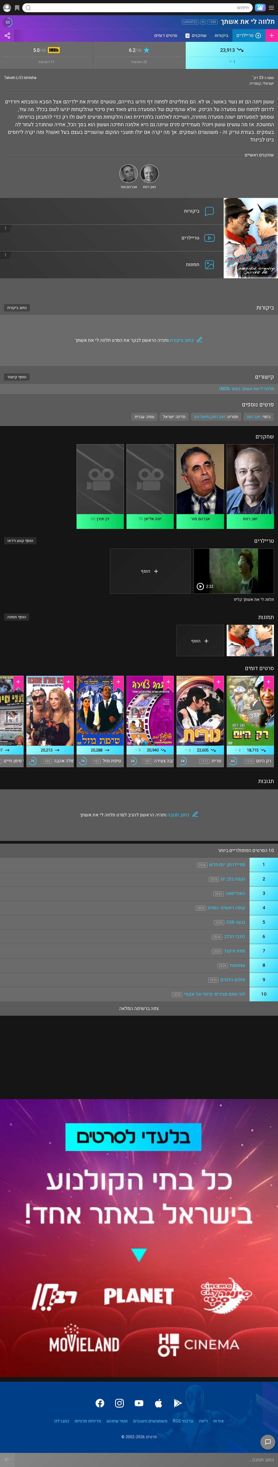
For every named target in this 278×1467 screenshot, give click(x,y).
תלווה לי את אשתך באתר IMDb (246, 389)
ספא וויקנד (234, 951)
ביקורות (221, 35)
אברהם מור (200, 519)
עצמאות (237, 965)
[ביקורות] (112, 201)
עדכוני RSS (183, 1421)
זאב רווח (218, 417)
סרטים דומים (165, 35)
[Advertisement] (139, 288)
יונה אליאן (153, 519)
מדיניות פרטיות (88, 1421)
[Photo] (250, 640)
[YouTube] (139, 1403)
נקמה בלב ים (233, 879)
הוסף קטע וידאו (20, 541)
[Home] (259, 7)
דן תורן (103, 519)
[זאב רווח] (149, 166)
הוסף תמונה (16, 617)
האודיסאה (235, 893)
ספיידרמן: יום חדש (227, 864)
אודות (218, 1421)
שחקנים (197, 35)
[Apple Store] (158, 1403)
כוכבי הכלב (234, 936)
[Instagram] (119, 1403)
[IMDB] (53, 50)
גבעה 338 (235, 922)
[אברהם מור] (128, 166)
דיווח (203, 1421)
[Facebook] (100, 1403)
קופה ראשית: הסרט (226, 907)
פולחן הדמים (232, 979)
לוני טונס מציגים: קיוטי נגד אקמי (214, 994)
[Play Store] (178, 1403)
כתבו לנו (61, 1421)
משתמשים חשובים (150, 1421)
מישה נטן (201, 417)
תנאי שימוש (117, 1421)
